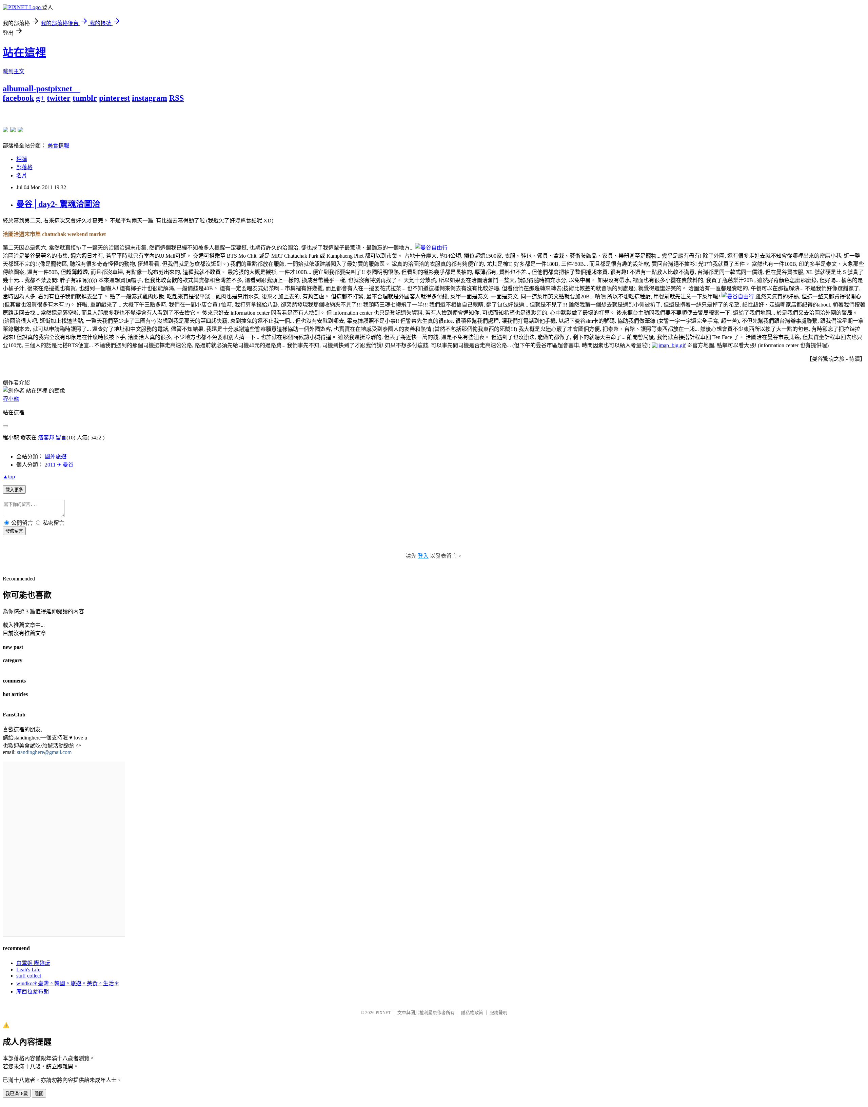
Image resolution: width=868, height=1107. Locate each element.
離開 (39, 1093)
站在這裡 (24, 52)
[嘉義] (13, 129)
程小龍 (11, 399)
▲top (9, 476)
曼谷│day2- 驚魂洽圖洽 (58, 204)
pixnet (61, 88)
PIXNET (383, 1012)
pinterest (114, 98)
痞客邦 (46, 437)
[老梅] (5, 129)
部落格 (24, 167)
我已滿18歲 (16, 1093)
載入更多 (14, 489)
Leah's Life (28, 969)
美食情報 (58, 146)
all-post (38, 88)
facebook (18, 98)
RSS (176, 98)
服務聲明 (498, 1012)
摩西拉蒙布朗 (32, 991)
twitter (59, 98)
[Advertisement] (82, 113)
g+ (40, 98)
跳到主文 (13, 71)
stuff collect (28, 975)
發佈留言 (14, 531)
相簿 (21, 159)
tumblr (85, 98)
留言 (61, 437)
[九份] (20, 129)
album (14, 88)
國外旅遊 (55, 456)
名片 (21, 175)
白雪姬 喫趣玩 (33, 963)
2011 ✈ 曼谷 (59, 465)
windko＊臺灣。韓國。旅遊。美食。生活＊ (67, 983)
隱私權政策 (472, 1012)
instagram (149, 98)
